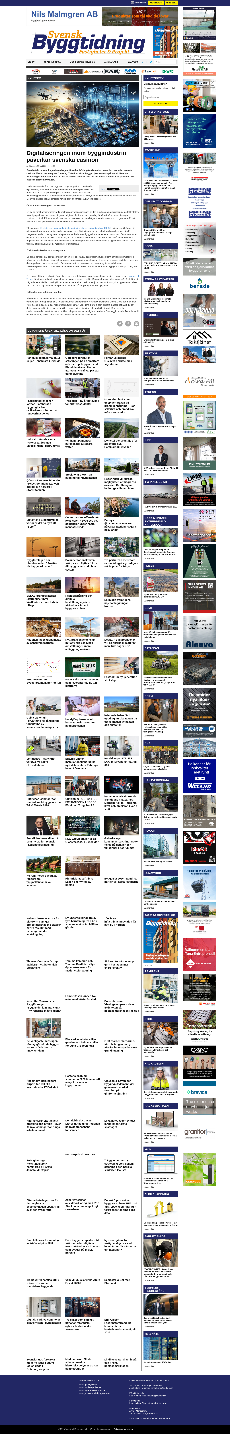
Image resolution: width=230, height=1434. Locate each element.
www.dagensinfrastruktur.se (92, 1390)
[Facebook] (128, 323)
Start (30, 62)
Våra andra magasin (82, 62)
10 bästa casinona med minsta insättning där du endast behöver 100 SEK (76, 228)
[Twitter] (120, 323)
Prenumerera (156, 3)
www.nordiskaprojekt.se (90, 1387)
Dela (103, 189)
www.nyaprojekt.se (88, 1384)
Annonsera (171, 3)
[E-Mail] (136, 323)
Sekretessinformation (124, 1429)
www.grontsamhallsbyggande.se (94, 1393)
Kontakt (133, 62)
